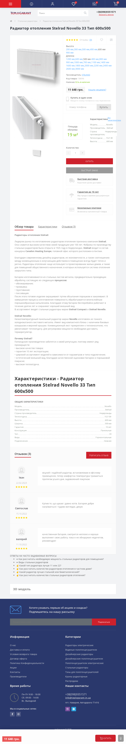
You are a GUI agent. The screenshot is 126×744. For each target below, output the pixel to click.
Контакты (15, 672)
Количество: (72, 147)
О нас (13, 645)
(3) (90, 39)
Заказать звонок (106, 14)
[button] (52, 4)
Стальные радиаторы (27, 21)
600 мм (108, 420)
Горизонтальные (103, 437)
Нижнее (107, 441)
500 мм (108, 423)
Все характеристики (114, 119)
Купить (104, 107)
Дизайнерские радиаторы (79, 654)
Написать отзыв (98, 455)
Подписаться (104, 622)
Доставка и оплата (20, 649)
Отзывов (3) (69, 226)
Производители (18, 676)
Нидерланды (105, 413)
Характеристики (47, 226)
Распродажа (71, 680)
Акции (13, 667)
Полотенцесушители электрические (84, 663)
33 (110, 434)
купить (107, 738)
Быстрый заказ (89, 170)
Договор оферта (18, 658)
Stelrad (86, 74)
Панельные (106, 430)
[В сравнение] (111, 39)
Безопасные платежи (89, 207)
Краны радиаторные (76, 676)
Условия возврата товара (23, 654)
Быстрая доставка (87, 178)
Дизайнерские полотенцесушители (84, 658)
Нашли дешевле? (97, 89)
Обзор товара (24, 226)
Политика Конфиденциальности (27, 663)
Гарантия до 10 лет (88, 191)
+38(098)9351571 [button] (76, 694)
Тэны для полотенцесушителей (81, 672)
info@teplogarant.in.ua (78, 697)
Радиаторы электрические (79, 645)
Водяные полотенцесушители (81, 649)
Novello (108, 406)
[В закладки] (101, 39)
